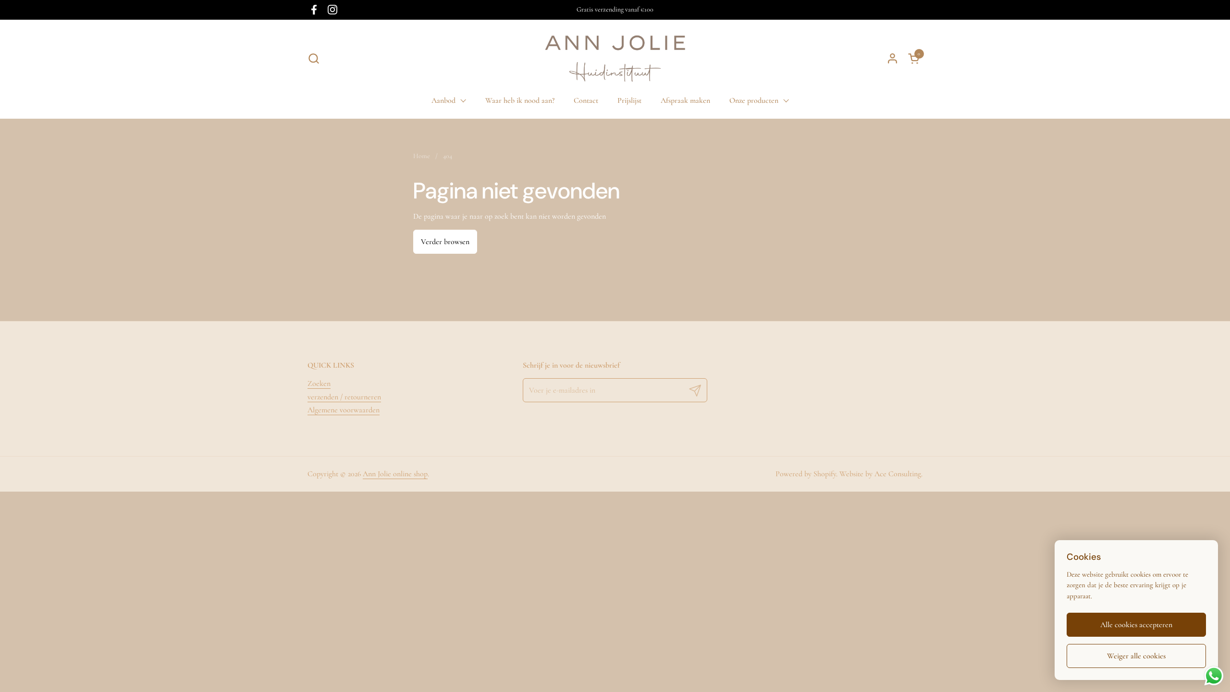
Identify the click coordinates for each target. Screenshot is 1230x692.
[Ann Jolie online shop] (615, 58)
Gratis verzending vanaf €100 (615, 9)
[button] (314, 58)
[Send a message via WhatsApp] (1214, 676)
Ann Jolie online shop (395, 474)
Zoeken (319, 383)
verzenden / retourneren (344, 397)
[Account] (892, 58)
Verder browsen (445, 242)
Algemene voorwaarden (344, 410)
